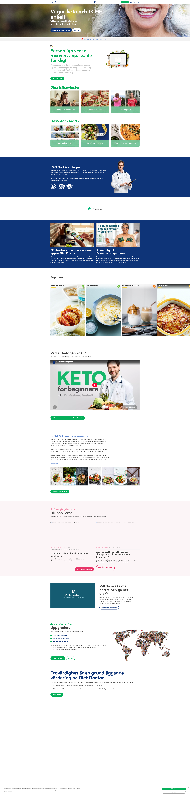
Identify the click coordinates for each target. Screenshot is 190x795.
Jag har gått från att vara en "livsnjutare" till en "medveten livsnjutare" (113, 554)
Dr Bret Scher (76, 549)
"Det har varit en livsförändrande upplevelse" (69, 555)
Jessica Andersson (121, 547)
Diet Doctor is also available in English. (96, 39)
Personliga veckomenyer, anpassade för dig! (71, 55)
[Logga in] (137, 2)
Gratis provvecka (57, 658)
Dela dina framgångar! (105, 567)
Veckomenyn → (55, 464)
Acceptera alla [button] (174, 788)
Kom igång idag (57, 78)
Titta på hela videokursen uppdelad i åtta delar (67, 418)
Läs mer (76, 30)
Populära (56, 277)
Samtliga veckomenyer (59, 491)
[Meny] (52, 2)
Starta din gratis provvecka (61, 30)
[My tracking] (130, 2)
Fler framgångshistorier (84, 569)
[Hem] (95, 2)
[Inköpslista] (134, 2)
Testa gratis (125, 2)
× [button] (188, 787)
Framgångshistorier (64, 509)
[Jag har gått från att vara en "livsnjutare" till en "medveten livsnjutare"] (118, 522)
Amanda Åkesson (56, 549)
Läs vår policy (56, 695)
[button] (42, 792)
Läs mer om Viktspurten (109, 607)
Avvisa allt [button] (173, 792)
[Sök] (55, 2)
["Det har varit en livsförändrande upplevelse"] (72, 522)
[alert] (95, 790)
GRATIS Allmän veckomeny (69, 436)
